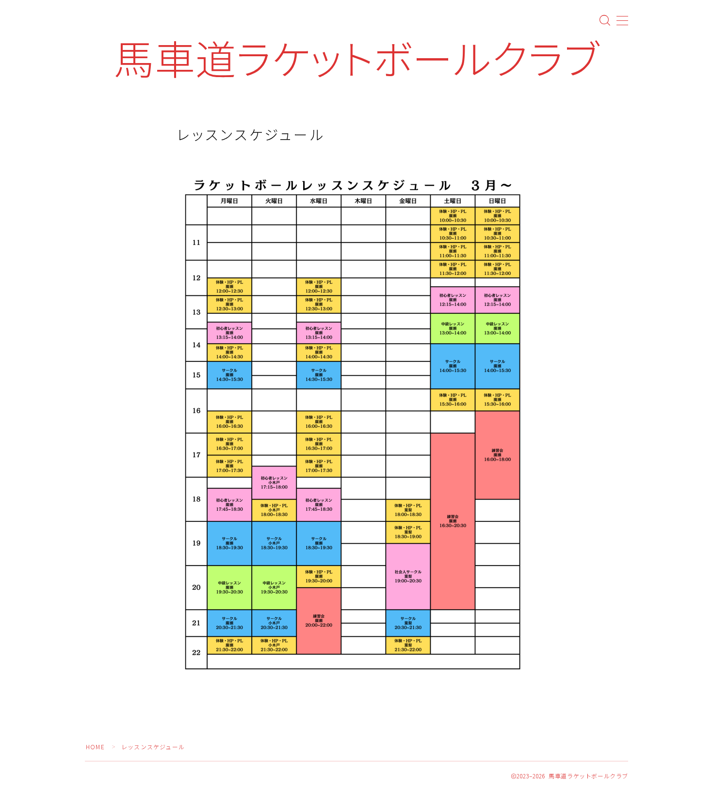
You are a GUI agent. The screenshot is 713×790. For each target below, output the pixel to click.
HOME (95, 746)
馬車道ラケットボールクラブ (357, 61)
